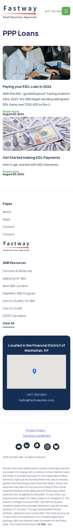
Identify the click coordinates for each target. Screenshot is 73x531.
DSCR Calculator (14, 316)
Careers (8, 234)
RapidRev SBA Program (19, 293)
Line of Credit (12, 308)
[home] (20, 11)
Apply (6, 219)
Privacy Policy (35, 430)
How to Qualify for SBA (19, 301)
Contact (9, 227)
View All (8, 323)
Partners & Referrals (17, 271)
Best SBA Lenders (15, 286)
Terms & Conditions (37, 436)
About (7, 212)
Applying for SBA (14, 278)
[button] (66, 11)
